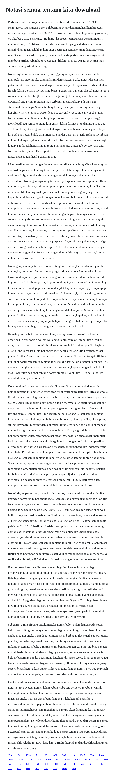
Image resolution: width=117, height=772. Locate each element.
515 (65, 764)
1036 (67, 759)
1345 (82, 755)
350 (92, 755)
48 (82, 764)
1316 (28, 755)
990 (46, 764)
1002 (64, 768)
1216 (100, 764)
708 (97, 759)
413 (73, 755)
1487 (20, 759)
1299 (48, 759)
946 (37, 764)
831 (58, 759)
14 (9, 764)
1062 (54, 755)
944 (39, 759)
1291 (10, 755)
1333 (18, 764)
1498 (77, 759)
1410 (55, 764)
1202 (28, 764)
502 (64, 755)
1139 (106, 759)
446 (74, 768)
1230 (44, 755)
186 (74, 764)
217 (10, 768)
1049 (10, 759)
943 (19, 768)
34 (19, 755)
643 (90, 764)
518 (30, 759)
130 (55, 768)
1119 (28, 768)
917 (37, 768)
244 (46, 768)
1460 (101, 755)
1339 (87, 759)
